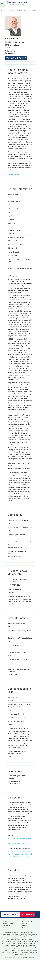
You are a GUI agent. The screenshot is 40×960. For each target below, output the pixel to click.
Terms (5, 928)
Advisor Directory (27, 921)
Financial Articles (8, 923)
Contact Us (6, 925)
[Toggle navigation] (2, 4)
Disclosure (25, 928)
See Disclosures (13, 174)
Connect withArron (15, 58)
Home (5, 921)
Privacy (24, 925)
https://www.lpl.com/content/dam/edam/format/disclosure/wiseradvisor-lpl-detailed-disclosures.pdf (20, 854)
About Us (24, 923)
